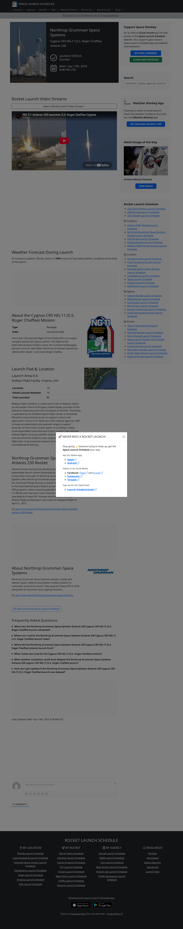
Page (82, 472)
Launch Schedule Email (80, 489)
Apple (70, 459)
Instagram (73, 476)
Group (97, 472)
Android (72, 463)
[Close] (123, 436)
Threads (72, 479)
